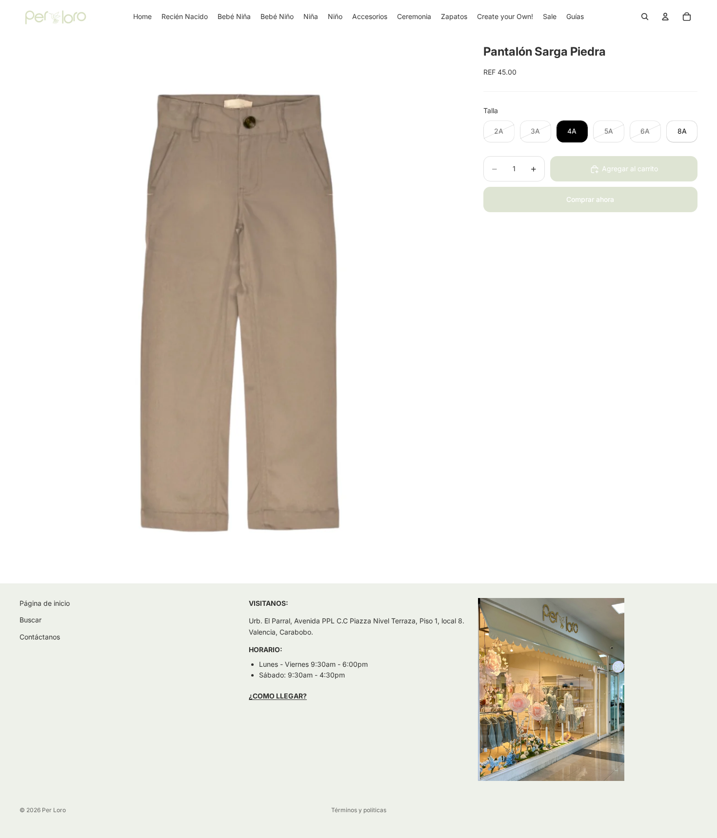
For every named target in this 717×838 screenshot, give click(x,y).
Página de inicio (45, 603)
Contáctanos (40, 637)
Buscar (30, 620)
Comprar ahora (590, 200)
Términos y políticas (358, 810)
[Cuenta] (665, 16)
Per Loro (54, 810)
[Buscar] (645, 16)
